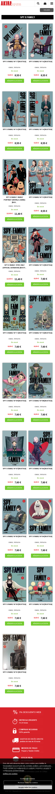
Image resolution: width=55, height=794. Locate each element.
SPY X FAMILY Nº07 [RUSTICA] (14, 469)
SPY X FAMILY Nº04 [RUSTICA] (40, 536)
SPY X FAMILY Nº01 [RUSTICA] (14, 672)
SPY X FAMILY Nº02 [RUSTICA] (40, 604)
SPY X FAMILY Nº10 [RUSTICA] (40, 333)
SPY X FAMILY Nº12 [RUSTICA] (40, 265)
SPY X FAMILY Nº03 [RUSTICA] (14, 604)
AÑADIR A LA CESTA (14, 81)
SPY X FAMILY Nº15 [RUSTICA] (14, 129)
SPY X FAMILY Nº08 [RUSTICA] (40, 401)
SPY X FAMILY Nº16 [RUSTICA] (40, 62)
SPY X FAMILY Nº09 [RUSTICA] (14, 401)
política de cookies (10, 774)
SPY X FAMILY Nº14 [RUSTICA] (40, 129)
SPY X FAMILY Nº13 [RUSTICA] (40, 197)
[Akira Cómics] (11, 4)
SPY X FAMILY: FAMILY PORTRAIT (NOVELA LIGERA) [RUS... (14, 199)
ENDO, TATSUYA (14, 67)
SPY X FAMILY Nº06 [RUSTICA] (40, 469)
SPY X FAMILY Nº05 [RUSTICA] (14, 536)
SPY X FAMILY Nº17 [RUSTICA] (14, 62)
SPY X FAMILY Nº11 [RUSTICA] (14, 333)
